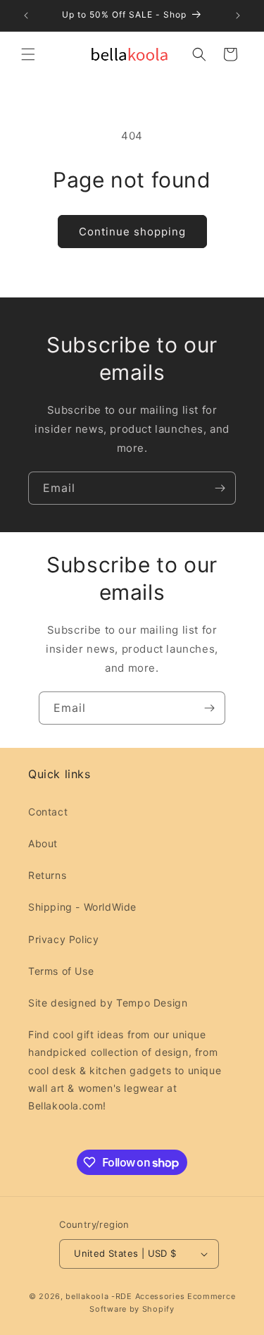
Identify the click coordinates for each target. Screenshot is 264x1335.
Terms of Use (61, 971)
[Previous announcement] (26, 15)
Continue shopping (132, 231)
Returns (47, 875)
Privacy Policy (63, 939)
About (43, 843)
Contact (48, 812)
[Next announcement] (237, 15)
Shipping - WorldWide (82, 907)
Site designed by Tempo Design (107, 1003)
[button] (28, 54)
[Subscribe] (219, 488)
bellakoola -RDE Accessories (124, 1296)
